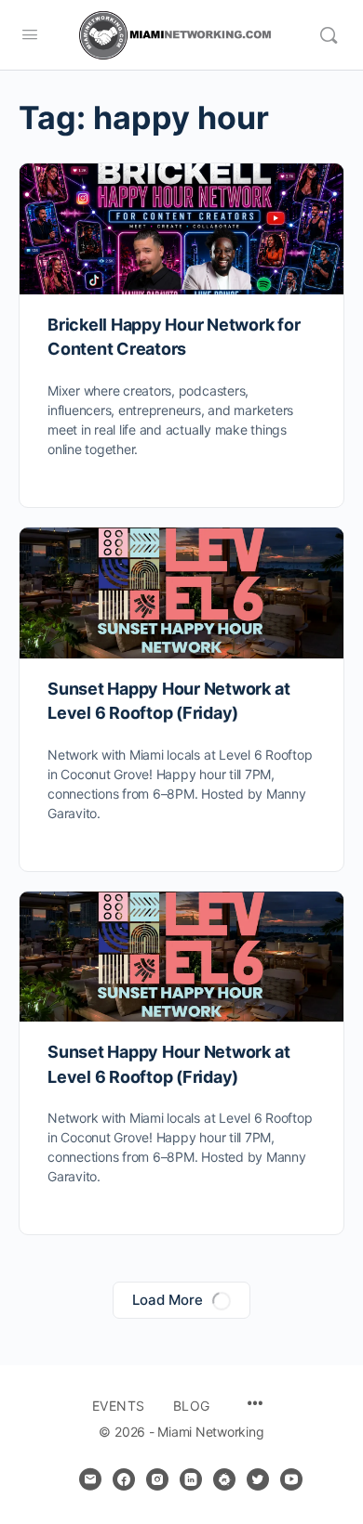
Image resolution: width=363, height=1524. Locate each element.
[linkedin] (191, 1479)
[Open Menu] (30, 34)
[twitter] (258, 1479)
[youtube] (291, 1479)
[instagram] (157, 1479)
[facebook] (124, 1479)
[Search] (328, 35)
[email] (90, 1479)
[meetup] (224, 1479)
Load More (167, 1300)
